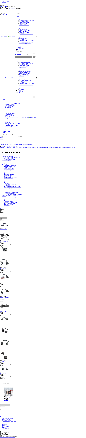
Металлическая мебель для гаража (10, 173)
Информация (2, 416)
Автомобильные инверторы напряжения (26, 42)
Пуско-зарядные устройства (9, 204)
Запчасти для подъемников (23, 31)
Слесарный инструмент (8, 175)
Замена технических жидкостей (24, 30)
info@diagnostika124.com (4, 430)
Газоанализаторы (22, 35)
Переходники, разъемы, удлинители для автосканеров (43, 147)
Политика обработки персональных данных (7, 437)
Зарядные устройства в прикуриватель (11, 202)
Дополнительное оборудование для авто (26, 34)
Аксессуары (21, 41)
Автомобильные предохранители (25, 43)
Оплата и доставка (5, 426)
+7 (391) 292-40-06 (3, 6)
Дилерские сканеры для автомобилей (68, 147)
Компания (2, 415)
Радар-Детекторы (7, 205)
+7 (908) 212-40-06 (12, 8)
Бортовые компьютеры (23, 44)
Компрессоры (6, 171)
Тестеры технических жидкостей (10, 193)
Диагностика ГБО (22, 36)
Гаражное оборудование (23, 27)
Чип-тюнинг (21, 68)
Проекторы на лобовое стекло (9, 203)
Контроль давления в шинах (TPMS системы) (12, 186)
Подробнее (6, 400)
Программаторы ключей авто (24, 25)
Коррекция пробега (22, 24)
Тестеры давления (7, 191)
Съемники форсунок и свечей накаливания (11, 177)
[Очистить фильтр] (1, 219)
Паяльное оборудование (8, 189)
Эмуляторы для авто (22, 26)
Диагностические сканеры (23, 21)
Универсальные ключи (8, 206)
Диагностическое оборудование (24, 19)
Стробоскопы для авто (8, 190)
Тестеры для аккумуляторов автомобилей (11, 192)
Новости (23, 48)
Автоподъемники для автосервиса (25, 28)
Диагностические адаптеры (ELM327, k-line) (26, 20)
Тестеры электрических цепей (24, 22)
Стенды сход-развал (7, 176)
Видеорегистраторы (22, 45)
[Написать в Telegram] (2, 10)
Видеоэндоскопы (22, 77)
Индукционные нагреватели (24, 32)
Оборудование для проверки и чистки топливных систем (14, 188)
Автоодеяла (21, 86)
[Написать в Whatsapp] (2, 11)
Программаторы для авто (23, 23)
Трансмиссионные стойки (8, 178)
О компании (19, 48)
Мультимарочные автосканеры (57, 147)
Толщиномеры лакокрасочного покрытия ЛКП (27, 40)
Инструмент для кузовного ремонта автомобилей (12, 170)
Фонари (5, 179)
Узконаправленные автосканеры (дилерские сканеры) (9, 147)
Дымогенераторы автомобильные (25, 37)
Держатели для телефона (8, 201)
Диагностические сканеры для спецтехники (26, 147)
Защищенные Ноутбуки (23, 38)
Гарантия (4, 427)
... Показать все (21, 33)
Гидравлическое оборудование (24, 29)
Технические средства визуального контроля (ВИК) (13, 194)
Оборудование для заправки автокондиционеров (12, 187)
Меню (18, 16)
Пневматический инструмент (9, 174)
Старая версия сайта (5, 428)
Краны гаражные (7, 172)
